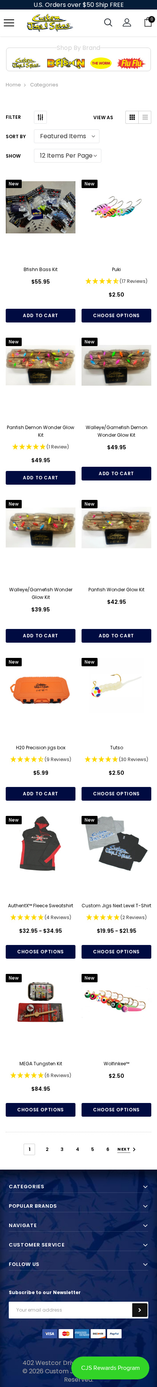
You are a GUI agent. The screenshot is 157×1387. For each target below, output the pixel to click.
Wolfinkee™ (116, 1063)
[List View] (144, 117)
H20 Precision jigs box (41, 747)
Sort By (16, 136)
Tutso (116, 747)
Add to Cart (40, 315)
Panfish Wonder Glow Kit (116, 589)
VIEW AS (103, 117)
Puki (116, 269)
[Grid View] (132, 117)
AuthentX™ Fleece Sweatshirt (40, 905)
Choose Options (116, 315)
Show (13, 156)
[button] (116, 281)
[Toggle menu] (9, 23)
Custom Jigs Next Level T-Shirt (116, 905)
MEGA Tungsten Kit (40, 1063)
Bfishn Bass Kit (41, 269)
